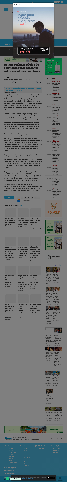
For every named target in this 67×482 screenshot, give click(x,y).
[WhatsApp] (7, 478)
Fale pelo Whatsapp (15, 478)
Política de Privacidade (27, 478)
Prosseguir (51, 478)
